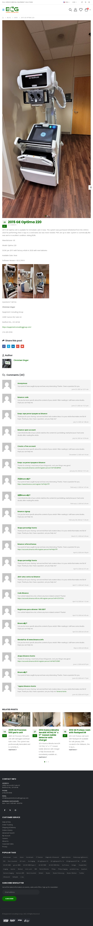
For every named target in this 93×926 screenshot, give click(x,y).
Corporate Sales (8, 845)
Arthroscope (7, 858)
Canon (22, 858)
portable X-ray (74, 870)
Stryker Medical (71, 874)
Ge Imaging (31, 862)
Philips (54, 870)
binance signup (24, 511)
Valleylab (15, 878)
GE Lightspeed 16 (43, 862)
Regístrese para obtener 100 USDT (32, 609)
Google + (17, 346)
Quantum (84, 870)
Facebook (4, 346)
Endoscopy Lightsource (80, 858)
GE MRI (84, 862)
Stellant (41, 874)
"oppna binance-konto (27, 686)
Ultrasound (6, 878)
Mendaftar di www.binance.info (31, 639)
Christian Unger (21, 360)
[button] (45, 216)
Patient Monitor (44, 870)
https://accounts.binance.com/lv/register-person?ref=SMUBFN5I (39, 468)
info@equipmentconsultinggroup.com (15, 799)
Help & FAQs (6, 823)
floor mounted (12, 862)
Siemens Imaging (8, 874)
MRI (36, 870)
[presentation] (5, 119)
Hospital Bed (82, 866)
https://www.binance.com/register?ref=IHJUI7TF (34, 484)
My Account (6, 837)
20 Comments (12, 225)
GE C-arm (23, 862)
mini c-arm (28, 870)
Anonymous (22, 383)
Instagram (15, 811)
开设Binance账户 (24, 479)
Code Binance (23, 593)
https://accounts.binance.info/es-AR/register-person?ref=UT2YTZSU (41, 598)
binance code (23, 397)
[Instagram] (89, 2)
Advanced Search (8, 834)
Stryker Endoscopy (58, 874)
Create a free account (27, 446)
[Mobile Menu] (4, 10)
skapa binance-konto (26, 656)
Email (22, 346)
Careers (5, 839)
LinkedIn (13, 346)
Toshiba (81, 874)
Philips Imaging (62, 870)
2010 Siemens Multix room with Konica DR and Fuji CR (79, 738)
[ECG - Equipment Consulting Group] (12, 10)
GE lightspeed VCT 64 (72, 862)
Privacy (4, 847)
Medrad (20, 870)
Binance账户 (22, 623)
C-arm (15, 858)
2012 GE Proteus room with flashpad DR (49, 731)
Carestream (29, 858)
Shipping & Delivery (9, 828)
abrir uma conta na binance (29, 577)
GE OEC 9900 (42, 866)
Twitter (8, 346)
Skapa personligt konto (27, 528)
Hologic (74, 866)
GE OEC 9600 (7, 866)
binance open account (27, 430)
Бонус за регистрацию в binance (31, 462)
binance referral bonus (27, 544)
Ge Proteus (65, 866)
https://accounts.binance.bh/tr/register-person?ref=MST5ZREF (39, 661)
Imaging (5, 870)
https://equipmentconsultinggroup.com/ (16, 327)
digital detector (66, 858)
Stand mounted (31, 874)
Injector (13, 870)
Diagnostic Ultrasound (52, 858)
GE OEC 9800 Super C (29, 866)
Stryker (48, 874)
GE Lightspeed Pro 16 (57, 862)
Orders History (7, 831)
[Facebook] (82, 2)
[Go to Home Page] (3, 17)
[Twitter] (85, 2)
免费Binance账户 (24, 495)
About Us (5, 842)
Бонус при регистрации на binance (32, 413)
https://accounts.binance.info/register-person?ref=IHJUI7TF (38, 549)
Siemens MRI (20, 874)
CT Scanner (39, 858)
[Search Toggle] (70, 9)
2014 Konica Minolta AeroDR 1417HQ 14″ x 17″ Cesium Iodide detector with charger (19, 735)
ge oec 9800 (17, 866)
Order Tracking (7, 826)
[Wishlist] (81, 9)
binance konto (61, 691)
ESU (4, 862)
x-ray (22, 878)
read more (12, 757)
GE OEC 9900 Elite (54, 866)
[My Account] (75, 9)
